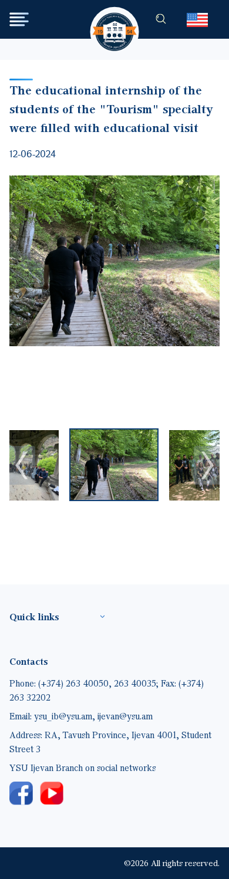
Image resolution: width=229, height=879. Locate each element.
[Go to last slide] (22, 465)
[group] (114, 260)
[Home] (115, 21)
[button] (114, 464)
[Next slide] (207, 465)
